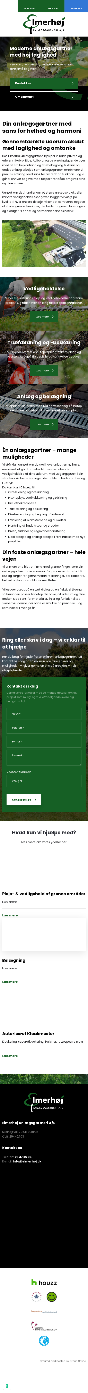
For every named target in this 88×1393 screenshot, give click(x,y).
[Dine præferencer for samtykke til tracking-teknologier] (7, 1386)
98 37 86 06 (23, 1157)
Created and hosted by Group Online (63, 1361)
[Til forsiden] (44, 24)
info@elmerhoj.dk (27, 1161)
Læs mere (10, 915)
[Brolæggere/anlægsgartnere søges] (44, 934)
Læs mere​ (42, 317)
